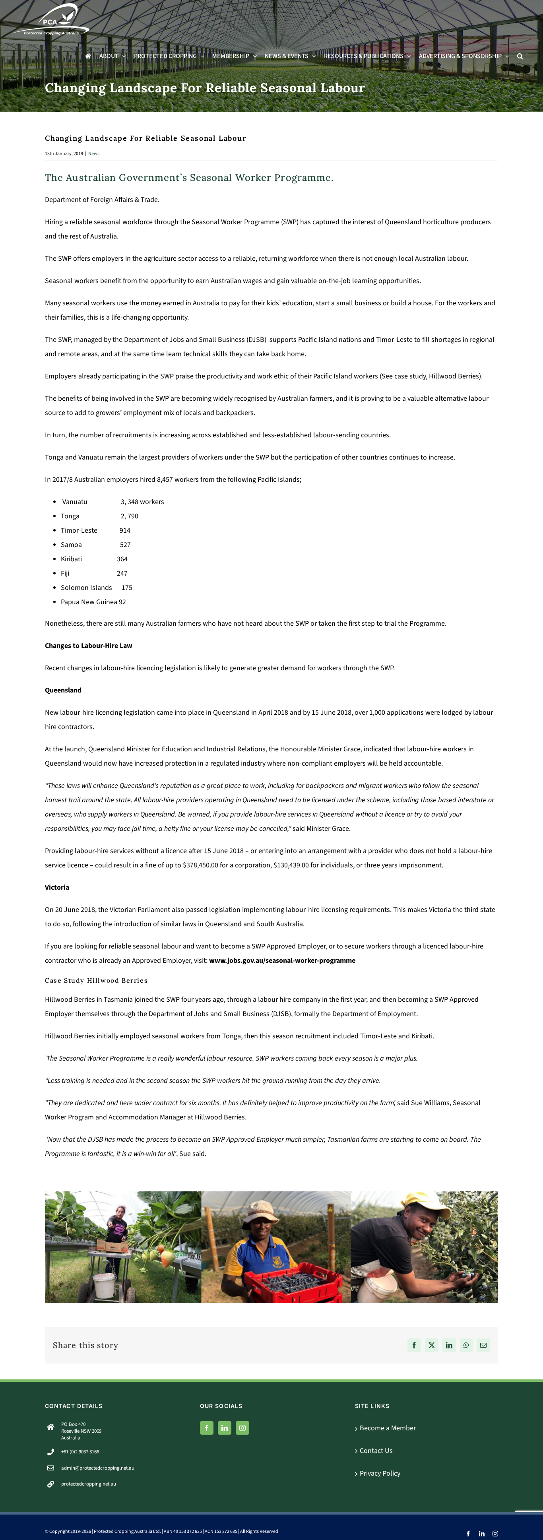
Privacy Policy (380, 1473)
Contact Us (376, 1451)
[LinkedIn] (224, 1428)
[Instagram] (242, 1428)
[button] (520, 56)
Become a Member (388, 1428)
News (93, 153)
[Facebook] (206, 1428)
